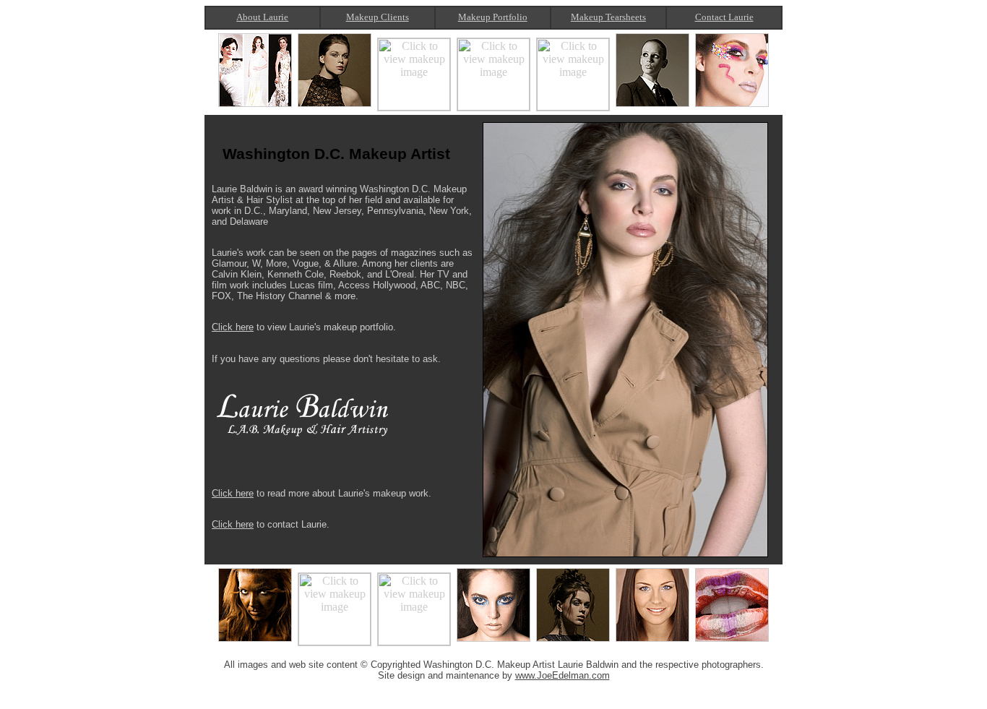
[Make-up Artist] (573, 641)
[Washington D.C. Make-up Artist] (255, 641)
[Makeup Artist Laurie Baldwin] (652, 106)
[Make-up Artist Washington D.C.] (414, 641)
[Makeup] (732, 106)
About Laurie (262, 17)
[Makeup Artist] (573, 106)
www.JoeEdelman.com (562, 675)
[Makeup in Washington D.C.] (493, 106)
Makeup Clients (377, 17)
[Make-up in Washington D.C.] (493, 641)
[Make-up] (732, 641)
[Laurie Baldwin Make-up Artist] (334, 641)
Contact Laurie (724, 17)
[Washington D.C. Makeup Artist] (255, 106)
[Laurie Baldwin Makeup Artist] (334, 106)
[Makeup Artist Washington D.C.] (414, 106)
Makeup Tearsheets (608, 17)
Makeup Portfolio (492, 17)
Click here (233, 327)
